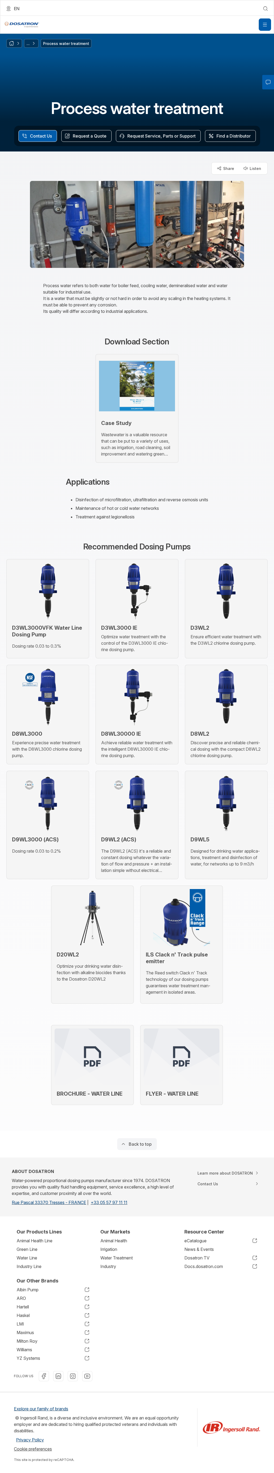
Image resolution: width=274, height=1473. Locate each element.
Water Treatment (116, 1258)
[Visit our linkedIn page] (58, 1376)
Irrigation (108, 1249)
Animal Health (113, 1240)
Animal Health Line (34, 1240)
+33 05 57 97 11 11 (109, 1202)
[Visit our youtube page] (87, 1376)
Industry (108, 1266)
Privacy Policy (30, 1439)
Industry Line (29, 1266)
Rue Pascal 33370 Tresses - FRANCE (49, 1202)
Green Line (27, 1249)
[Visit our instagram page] (73, 1376)
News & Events (199, 1249)
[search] (265, 8)
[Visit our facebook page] (44, 1376)
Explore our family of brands (41, 1408)
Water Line (27, 1258)
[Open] (265, 24)
